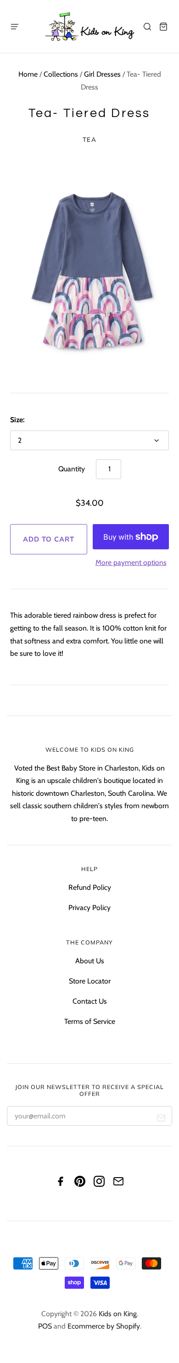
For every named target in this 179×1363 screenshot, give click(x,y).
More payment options (131, 562)
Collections (61, 74)
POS (45, 1326)
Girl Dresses (102, 74)
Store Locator (90, 981)
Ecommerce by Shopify (103, 1326)
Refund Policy (89, 887)
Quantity (71, 468)
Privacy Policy (89, 907)
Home (28, 74)
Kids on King (118, 1313)
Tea (89, 139)
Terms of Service (89, 1021)
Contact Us (90, 1001)
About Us (89, 960)
